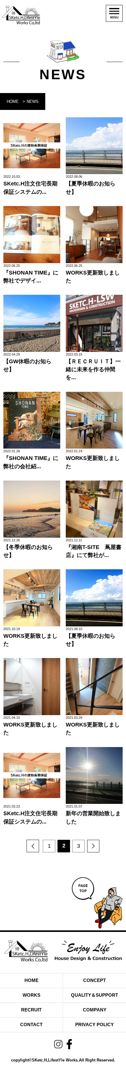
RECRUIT (31, 1009)
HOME (13, 101)
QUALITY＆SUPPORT (94, 995)
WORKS (31, 995)
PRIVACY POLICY (94, 1024)
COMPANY (94, 1009)
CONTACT (31, 1024)
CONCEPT (94, 980)
